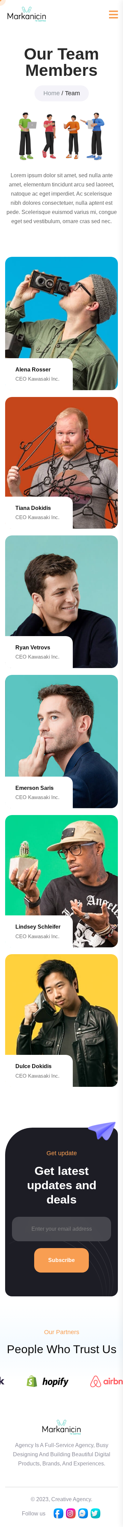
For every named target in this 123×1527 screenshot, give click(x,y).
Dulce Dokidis (33, 1066)
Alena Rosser (33, 369)
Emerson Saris (34, 788)
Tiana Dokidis (33, 508)
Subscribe (61, 1260)
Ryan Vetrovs (32, 647)
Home (51, 93)
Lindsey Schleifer (37, 927)
